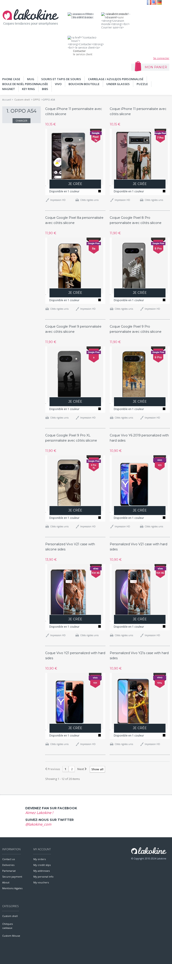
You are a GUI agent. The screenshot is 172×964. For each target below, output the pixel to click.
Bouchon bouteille (84, 84)
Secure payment (12, 876)
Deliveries (8, 865)
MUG (30, 79)
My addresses (41, 870)
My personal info (43, 876)
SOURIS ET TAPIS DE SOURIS (61, 79)
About (5, 882)
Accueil (6, 99)
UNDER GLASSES (118, 84)
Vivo (58, 84)
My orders (39, 859)
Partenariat (9, 870)
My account (42, 849)
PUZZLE (142, 84)
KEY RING (28, 89)
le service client (82, 52)
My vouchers (41, 882)
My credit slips (42, 865)
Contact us (8, 859)
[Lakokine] (30, 17)
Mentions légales (12, 888)
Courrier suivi (117, 15)
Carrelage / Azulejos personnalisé (115, 79)
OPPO (36, 99)
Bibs (45, 89)
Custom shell (22, 99)
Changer (21, 120)
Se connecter (161, 58)
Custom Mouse (11, 935)
